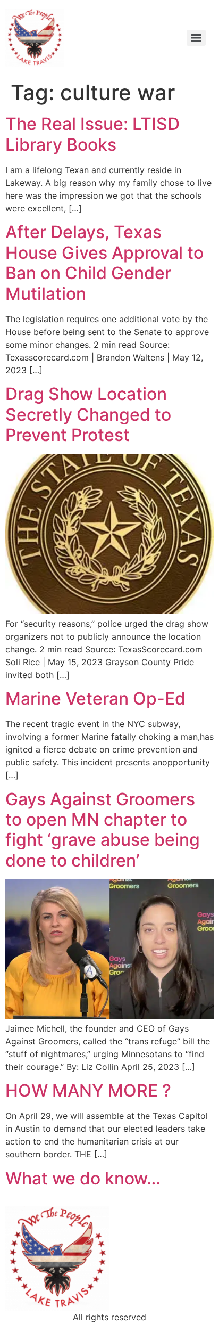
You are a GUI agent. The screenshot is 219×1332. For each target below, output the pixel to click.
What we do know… (83, 1178)
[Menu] (196, 38)
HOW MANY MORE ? (88, 1090)
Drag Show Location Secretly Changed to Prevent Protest (88, 414)
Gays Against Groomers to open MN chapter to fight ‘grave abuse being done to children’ (102, 830)
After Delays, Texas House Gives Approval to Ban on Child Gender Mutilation (104, 263)
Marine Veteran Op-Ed (95, 698)
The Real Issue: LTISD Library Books (92, 133)
